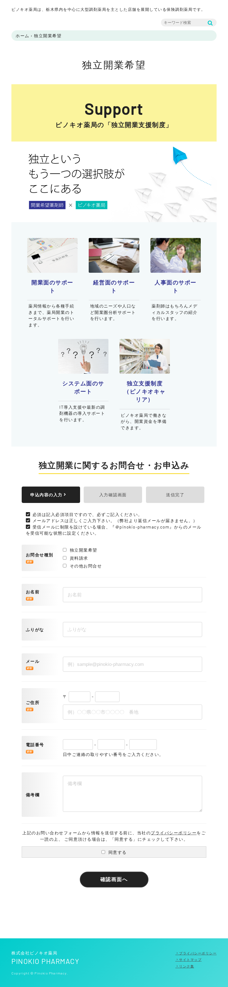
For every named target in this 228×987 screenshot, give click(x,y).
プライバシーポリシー (174, 832)
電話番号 (35, 744)
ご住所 (33, 702)
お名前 (33, 591)
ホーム (22, 35)
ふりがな (35, 629)
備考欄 (33, 794)
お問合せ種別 (39, 554)
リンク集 (186, 966)
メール (33, 661)
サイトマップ (190, 959)
